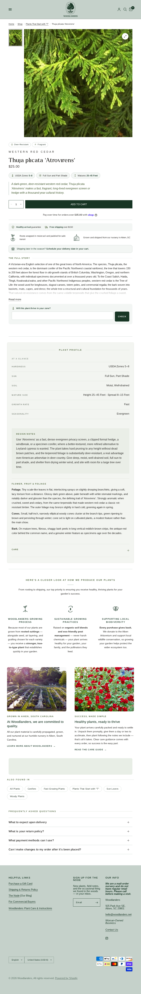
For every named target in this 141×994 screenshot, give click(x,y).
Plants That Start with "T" (37, 24)
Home (11, 24)
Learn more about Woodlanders (29, 746)
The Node (14, 895)
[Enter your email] (96, 902)
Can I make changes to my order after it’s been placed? (45, 849)
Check (122, 316)
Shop (20, 24)
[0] (130, 9)
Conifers (32, 788)
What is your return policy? (26, 831)
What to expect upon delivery (28, 822)
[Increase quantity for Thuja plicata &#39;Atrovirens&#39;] (20, 204)
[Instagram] (109, 938)
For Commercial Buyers (22, 901)
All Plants (15, 788)
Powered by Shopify (66, 978)
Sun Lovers (112, 788)
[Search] (125, 9)
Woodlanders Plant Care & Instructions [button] (30, 908)
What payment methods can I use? (31, 840)
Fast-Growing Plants (54, 788)
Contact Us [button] (111, 929)
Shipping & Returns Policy (23, 889)
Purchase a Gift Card (20, 883)
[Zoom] (125, 36)
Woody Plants (17, 796)
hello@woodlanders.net (118, 914)
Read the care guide (89, 749)
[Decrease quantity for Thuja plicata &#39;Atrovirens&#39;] (11, 204)
